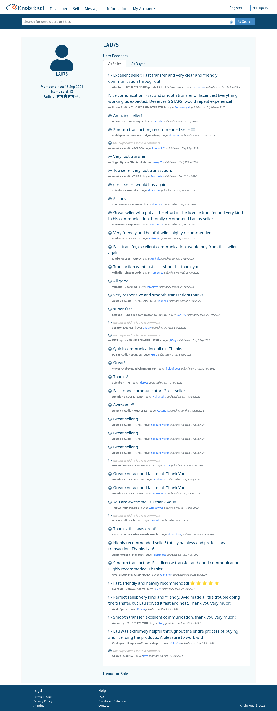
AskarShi (175, 643)
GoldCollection (160, 425)
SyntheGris (156, 224)
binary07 (157, 162)
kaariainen (166, 574)
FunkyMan (159, 479)
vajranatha (159, 396)
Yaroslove (152, 287)
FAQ (101, 697)
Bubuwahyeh (183, 107)
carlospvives (156, 508)
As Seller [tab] (114, 63)
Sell (76, 8)
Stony (167, 465)
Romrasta (156, 176)
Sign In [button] (262, 8)
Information (117, 8)
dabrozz (174, 135)
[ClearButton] (231, 22)
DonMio (155, 520)
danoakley (174, 534)
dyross (144, 382)
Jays (145, 656)
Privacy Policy (42, 701)
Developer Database (112, 701)
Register (236, 7)
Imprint (38, 705)
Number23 (156, 272)
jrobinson (200, 87)
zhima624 (157, 204)
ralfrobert (155, 238)
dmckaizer (154, 190)
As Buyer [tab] (138, 63)
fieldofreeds (173, 368)
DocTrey (181, 315)
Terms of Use (42, 697)
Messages (93, 8)
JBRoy (172, 340)
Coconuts (163, 410)
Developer (58, 8)
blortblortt (159, 554)
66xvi (158, 589)
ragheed (163, 301)
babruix (157, 121)
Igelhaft (155, 258)
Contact (103, 705)
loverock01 (158, 148)
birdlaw (147, 327)
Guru (154, 354)
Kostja (141, 609)
